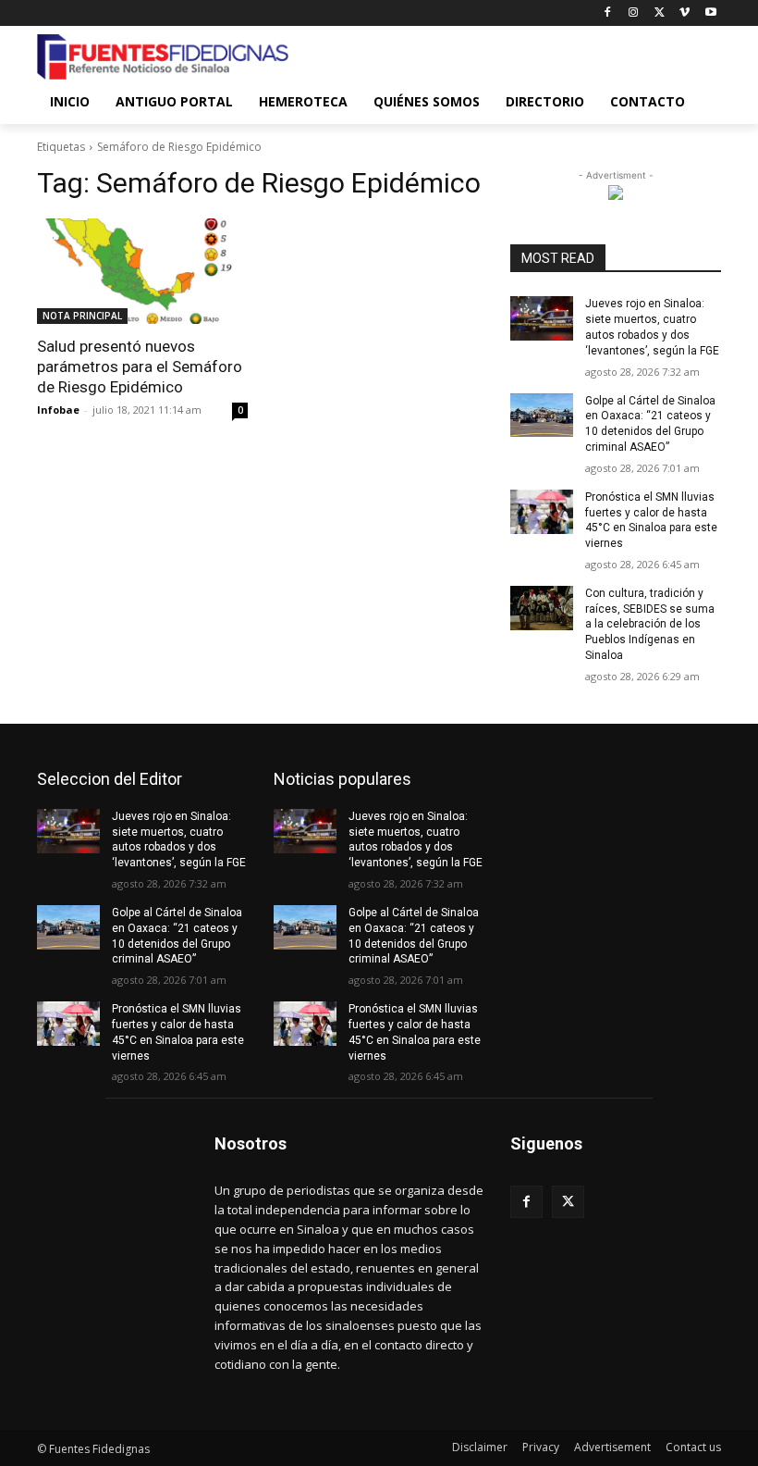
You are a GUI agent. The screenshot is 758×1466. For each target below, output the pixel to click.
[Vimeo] (684, 13)
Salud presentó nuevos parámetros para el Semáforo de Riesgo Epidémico (139, 366)
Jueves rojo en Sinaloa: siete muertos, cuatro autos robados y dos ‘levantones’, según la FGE (179, 839)
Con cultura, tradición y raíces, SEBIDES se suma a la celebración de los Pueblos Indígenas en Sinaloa (650, 624)
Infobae (58, 409)
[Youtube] (710, 13)
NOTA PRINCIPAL (82, 315)
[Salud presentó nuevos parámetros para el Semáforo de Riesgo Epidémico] (142, 271)
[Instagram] (633, 13)
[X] (659, 13)
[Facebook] (607, 13)
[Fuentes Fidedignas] (162, 57)
